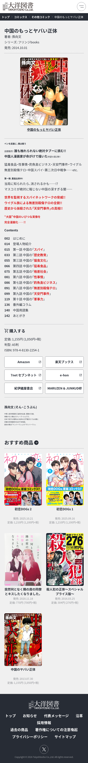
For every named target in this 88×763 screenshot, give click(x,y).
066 (7, 266)
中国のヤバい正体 (23, 669)
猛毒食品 (40, 266)
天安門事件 (41, 293)
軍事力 (38, 299)
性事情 (38, 277)
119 (7, 299)
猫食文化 (40, 260)
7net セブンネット (24, 375)
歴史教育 (40, 255)
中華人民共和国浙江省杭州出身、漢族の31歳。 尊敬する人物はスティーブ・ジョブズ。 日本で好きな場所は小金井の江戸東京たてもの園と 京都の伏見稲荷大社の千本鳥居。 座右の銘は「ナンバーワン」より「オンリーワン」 (21, 419)
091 (7, 288)
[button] (23, 362)
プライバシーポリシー (30, 736)
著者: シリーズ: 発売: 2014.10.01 (21, 42)
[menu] (81, 6)
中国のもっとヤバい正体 (68, 17)
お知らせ (30, 715)
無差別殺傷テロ (45, 288)
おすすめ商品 (18, 442)
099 (7, 293)
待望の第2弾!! (54, 156)
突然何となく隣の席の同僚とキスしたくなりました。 (23, 591)
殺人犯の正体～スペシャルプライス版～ (64, 591)
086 (7, 282)
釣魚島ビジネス (45, 282)
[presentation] (44, 91)
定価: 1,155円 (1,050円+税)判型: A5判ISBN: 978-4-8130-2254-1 (22, 345)
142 (7, 315)
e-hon (64, 375)
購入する (17, 331)
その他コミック (41, 17)
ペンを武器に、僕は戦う (15, 143)
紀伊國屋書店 (23, 388)
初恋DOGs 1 (64, 509)
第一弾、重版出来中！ (13, 178)
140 (7, 310)
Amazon (24, 362)
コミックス (20, 17)
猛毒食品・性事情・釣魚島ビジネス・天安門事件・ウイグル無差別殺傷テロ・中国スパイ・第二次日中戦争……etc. (43, 167)
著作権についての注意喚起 (56, 729)
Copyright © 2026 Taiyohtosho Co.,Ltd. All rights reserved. (44, 757)
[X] (44, 749)
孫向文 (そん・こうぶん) (20, 407)
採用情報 (44, 722)
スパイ (38, 249)
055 (7, 260)
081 (7, 277)
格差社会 (40, 271)
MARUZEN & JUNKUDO (64, 388)
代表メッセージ (56, 715)
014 (7, 244)
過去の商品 (19, 729)
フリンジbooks (28, 42)
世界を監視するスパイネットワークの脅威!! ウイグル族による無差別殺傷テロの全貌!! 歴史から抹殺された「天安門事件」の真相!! (34, 203)
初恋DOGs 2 (23, 509)
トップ (6, 17)
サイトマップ (65, 736)
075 (7, 271)
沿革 (79, 715)
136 (7, 304)
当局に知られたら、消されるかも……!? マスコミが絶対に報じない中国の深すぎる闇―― (38, 184)
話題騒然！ (9, 151)
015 (7, 249)
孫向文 (16, 36)
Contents (11, 230)
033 (7, 255)
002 (7, 238)
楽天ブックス (64, 362)
